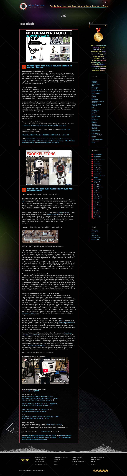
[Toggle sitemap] (103, 2)
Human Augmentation (48, 141)
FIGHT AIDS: (37, 462)
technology (39, 143)
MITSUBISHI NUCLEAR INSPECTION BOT (34, 411)
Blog (55, 6)
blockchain (104, 51)
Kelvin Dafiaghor (98, 172)
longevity (98, 63)
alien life (94, 96)
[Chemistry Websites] (98, 35)
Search (105, 26)
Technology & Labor (55, 143)
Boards (59, 6)
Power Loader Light (52, 214)
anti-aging (103, 46)
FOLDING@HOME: (75, 462)
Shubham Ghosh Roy (99, 160)
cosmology (94, 128)
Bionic (30, 141)
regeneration (94, 66)
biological (94, 112)
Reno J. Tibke (28, 139)
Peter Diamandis (96, 84)
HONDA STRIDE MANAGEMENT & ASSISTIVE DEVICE (38, 405)
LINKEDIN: (74, 457)
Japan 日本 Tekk (56, 141)
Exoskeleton (38, 141)
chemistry (94, 122)
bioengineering (95, 110)
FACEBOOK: (37, 457)
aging (92, 46)
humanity (105, 57)
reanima (97, 64)
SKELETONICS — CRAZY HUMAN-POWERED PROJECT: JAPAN (40, 417)
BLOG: (55, 460)
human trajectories (46, 139)
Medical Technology (25, 143)
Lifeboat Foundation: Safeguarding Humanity (31, 6)
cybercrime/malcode (97, 135)
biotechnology (94, 51)
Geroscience (95, 230)
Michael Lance (97, 209)
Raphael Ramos (98, 197)
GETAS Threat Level (25, 460)
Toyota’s (60, 212)
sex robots (65, 129)
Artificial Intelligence (96, 47)
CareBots (33, 141)
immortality (97, 59)
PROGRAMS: (93, 462)
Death (105, 53)
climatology (95, 124)
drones (93, 142)
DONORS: (74, 460)
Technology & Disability (46, 143)
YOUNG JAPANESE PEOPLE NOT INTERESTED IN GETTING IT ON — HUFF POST (45, 135)
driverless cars (95, 141)
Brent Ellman (97, 205)
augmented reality (96, 104)
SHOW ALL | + (94, 219)
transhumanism (95, 70)
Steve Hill (96, 203)
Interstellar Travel (104, 59)
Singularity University (97, 90)
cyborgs (94, 136)
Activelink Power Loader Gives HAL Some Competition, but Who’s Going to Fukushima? (50, 189)
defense (40, 435)
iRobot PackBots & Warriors (67, 322)
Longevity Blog (95, 232)
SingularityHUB (95, 239)
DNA (93, 85)
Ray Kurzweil (95, 87)
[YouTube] (103, 471)
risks (102, 66)
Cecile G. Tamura (98, 187)
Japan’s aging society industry (36, 345)
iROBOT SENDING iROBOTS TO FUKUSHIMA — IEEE (37, 409)
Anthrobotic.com (45, 431)
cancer (96, 53)
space (93, 68)
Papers (74, 6)
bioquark (96, 49)
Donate (78, 6)
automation (95, 105)
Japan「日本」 (64, 141)
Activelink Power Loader (64, 435)
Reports (69, 6)
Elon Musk (94, 89)
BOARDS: (92, 460)
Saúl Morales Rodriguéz (97, 157)
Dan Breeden (97, 163)
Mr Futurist (94, 234)
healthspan (100, 57)
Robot (36, 143)
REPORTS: (55, 462)
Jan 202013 (24, 189)
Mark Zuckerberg (96, 93)
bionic (93, 113)
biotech (102, 49)
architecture (95, 99)
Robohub (38, 439)
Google (91, 57)
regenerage (102, 64)
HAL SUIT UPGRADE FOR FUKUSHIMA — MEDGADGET (38, 396)
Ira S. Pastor (97, 215)
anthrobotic (24, 141)
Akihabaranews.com (67, 139)
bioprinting (94, 115)
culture (103, 53)
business (94, 121)
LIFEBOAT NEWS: (57, 457)
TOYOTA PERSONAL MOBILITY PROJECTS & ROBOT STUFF (39, 404)
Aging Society (60, 139)
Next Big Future (95, 235)
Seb (95, 207)
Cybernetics (24, 437)
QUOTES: (92, 464)
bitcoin (100, 51)
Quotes (94, 6)
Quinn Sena (97, 162)
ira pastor (94, 61)
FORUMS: (74, 464)
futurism (40, 139)
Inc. (45, 437)
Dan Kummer (97, 179)
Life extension (101, 61)
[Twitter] (97, 471)
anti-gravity (94, 98)
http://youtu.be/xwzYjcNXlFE (30, 391)
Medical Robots (72, 141)
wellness (102, 70)
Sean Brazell (97, 201)
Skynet (93, 92)
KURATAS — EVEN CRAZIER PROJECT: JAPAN (35, 418)
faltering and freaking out (29, 313)
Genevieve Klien (98, 154)
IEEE (61, 320)
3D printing (94, 81)
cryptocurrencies (96, 133)
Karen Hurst (97, 174)
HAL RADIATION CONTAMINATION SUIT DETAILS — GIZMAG (40, 398)
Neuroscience (105, 63)
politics (93, 64)
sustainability (97, 68)
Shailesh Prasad (98, 165)
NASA (102, 63)
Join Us (83, 6)
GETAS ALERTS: (93, 457)
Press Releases (104, 6)
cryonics (94, 131)
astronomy (94, 102)
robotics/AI (52, 139)
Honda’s (66, 212)
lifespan (93, 63)
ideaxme (92, 59)
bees (93, 107)
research (99, 66)
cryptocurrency (100, 53)
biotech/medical (35, 139)
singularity (104, 66)
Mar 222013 (24, 66)
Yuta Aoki (96, 189)
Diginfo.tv (50, 424)
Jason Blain (97, 211)
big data (94, 108)
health (95, 57)
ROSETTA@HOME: (38, 464)
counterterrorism (96, 130)
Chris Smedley (97, 217)
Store (98, 6)
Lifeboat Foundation (28, 471)
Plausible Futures (96, 237)
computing (94, 127)
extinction (98, 54)
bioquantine (102, 47)
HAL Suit (42, 141)
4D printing (94, 82)
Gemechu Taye (97, 170)
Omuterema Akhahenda (97, 182)
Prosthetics (32, 143)
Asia (27, 141)
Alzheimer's (98, 45)
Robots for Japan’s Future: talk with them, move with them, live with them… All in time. (49, 66)
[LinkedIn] (100, 471)
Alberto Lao (97, 193)
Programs (64, 6)
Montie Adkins (97, 213)
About (51, 6)
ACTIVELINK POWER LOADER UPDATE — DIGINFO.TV (37, 400)
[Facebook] (94, 471)
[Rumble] (106, 471)
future (101, 54)
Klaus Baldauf (97, 185)
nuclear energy (48, 435)
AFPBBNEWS (58, 424)
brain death (93, 53)
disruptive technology (97, 139)
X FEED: (36, 460)
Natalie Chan (97, 199)
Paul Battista (97, 168)
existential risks (94, 54)
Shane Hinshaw (98, 195)
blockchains (95, 119)
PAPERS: (55, 464)
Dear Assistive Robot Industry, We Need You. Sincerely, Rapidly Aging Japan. (44, 125)
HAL (23, 202)
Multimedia (29, 439)
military (43, 435)
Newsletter (88, 6)
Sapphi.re (42, 471)
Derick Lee (96, 191)
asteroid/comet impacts (98, 101)
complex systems (96, 125)
